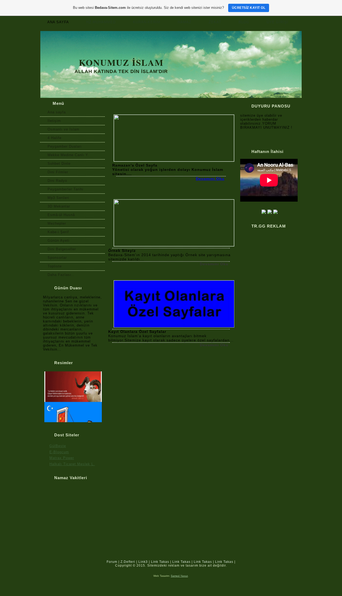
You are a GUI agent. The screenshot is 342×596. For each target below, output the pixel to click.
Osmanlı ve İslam (63, 129)
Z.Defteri (128, 562)
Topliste (55, 266)
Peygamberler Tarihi (65, 189)
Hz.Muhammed (101, 22)
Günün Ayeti (58, 241)
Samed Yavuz (179, 575)
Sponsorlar (57, 258)
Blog (244, 22)
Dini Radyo (57, 181)
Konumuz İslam (121, 62)
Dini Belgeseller (62, 249)
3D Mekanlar (59, 206)
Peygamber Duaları (65, 146)
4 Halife (54, 138)
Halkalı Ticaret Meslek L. (72, 464)
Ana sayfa (58, 22)
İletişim (54, 121)
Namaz (184, 22)
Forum (112, 562)
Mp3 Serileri (58, 198)
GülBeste (57, 446)
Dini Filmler (58, 172)
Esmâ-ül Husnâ (61, 215)
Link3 (143, 562)
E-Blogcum (59, 452)
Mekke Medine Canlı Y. (68, 155)
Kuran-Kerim (146, 22)
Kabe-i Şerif (58, 232)
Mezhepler (57, 223)
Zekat (215, 22)
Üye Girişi (277, 22)
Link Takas (160, 562)
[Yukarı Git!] (297, 563)
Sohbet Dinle (59, 164)
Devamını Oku (210, 178)
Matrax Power (61, 458)
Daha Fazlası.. (61, 275)
